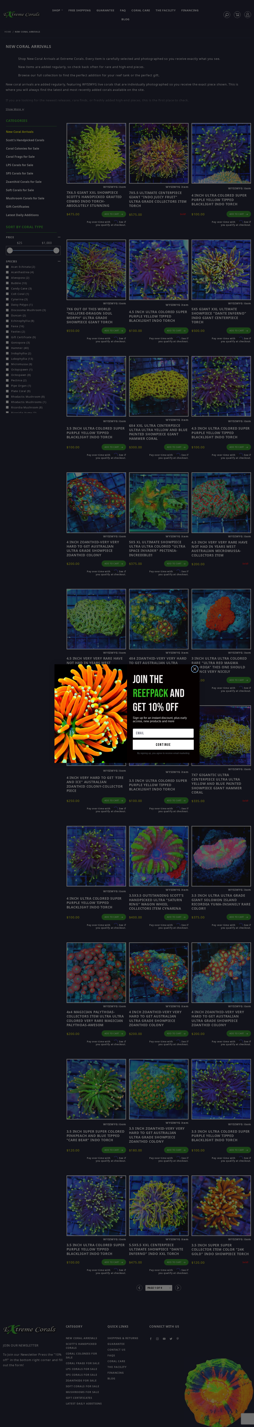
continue (163, 744)
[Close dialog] (195, 669)
